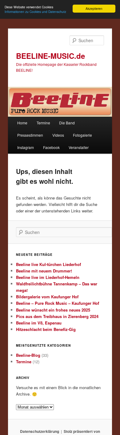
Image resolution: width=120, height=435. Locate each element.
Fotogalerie (82, 135)
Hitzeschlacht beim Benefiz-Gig (46, 329)
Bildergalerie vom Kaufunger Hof (47, 297)
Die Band (67, 122)
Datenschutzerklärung (39, 431)
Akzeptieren (94, 8)
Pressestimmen (30, 135)
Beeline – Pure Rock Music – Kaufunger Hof (57, 303)
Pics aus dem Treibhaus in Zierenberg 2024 (57, 316)
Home (22, 122)
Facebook (51, 147)
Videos (58, 135)
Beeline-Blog (28, 355)
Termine (43, 122)
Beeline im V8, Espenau (39, 323)
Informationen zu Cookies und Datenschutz (35, 11)
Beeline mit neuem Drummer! (44, 271)
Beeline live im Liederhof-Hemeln (47, 277)
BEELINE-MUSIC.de (50, 55)
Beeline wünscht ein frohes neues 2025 (53, 310)
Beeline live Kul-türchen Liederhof (48, 264)
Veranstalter (79, 147)
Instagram (25, 147)
